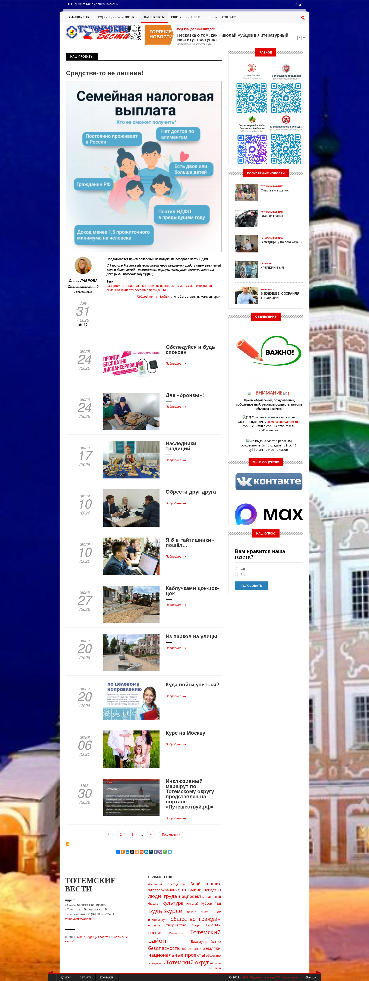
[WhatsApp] (165, 852)
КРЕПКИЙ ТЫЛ (272, 267)
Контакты (230, 17)
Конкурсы (176, 933)
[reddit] (142, 852)
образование (191, 949)
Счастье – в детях (274, 190)
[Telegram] (170, 852)
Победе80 (212, 889)
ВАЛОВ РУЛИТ (272, 216)
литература (156, 963)
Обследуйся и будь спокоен (190, 349)
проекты (154, 925)
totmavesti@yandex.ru (282, 422)
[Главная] (103, 32)
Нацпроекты (154, 17)
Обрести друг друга (191, 491)
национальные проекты (142, 286)
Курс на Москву (185, 732)
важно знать (198, 912)
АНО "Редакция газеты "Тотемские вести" (273, 977)
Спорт (196, 925)
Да (243, 568)
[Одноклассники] (123, 852)
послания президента (150, 290)
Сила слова (189, 35)
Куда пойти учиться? (193, 684)
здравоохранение (164, 889)
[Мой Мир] (127, 852)
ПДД (217, 903)
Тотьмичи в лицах (272, 186)
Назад (299, 38)
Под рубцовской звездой (117, 17)
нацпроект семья (172, 286)
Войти (296, 5)
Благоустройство (206, 941)
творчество (176, 925)
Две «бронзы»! (185, 394)
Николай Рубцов (199, 903)
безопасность (164, 948)
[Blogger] (137, 852)
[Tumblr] (156, 852)
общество (213, 955)
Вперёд (304, 38)
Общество (267, 263)
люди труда (162, 896)
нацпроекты (115, 286)
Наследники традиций (181, 445)
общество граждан (196, 918)
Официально (79, 17)
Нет (243, 574)
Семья (190, 286)
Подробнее (147, 296)
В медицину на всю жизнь (281, 241)
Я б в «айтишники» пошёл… (190, 542)
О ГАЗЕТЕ (193, 17)
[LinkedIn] (146, 852)
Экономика (267, 289)
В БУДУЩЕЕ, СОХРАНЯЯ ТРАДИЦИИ (280, 295)
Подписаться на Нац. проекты (67, 844)
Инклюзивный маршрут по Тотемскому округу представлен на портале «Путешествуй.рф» (190, 793)
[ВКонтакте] (118, 852)
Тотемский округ (187, 962)
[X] (132, 852)
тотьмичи (191, 890)
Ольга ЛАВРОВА (83, 280)
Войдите (166, 296)
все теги (215, 968)
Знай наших (205, 884)
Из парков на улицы (191, 636)
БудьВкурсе (165, 911)
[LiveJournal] (151, 852)
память (215, 963)
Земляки (212, 948)
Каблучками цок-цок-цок (192, 590)
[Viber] (160, 852)
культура (173, 903)
